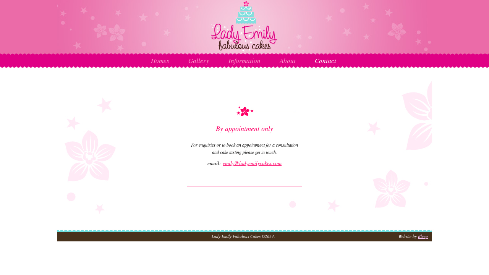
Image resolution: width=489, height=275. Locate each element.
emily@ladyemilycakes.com (252, 163)
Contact (325, 60)
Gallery (198, 60)
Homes (160, 60)
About (288, 60)
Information (244, 60)
